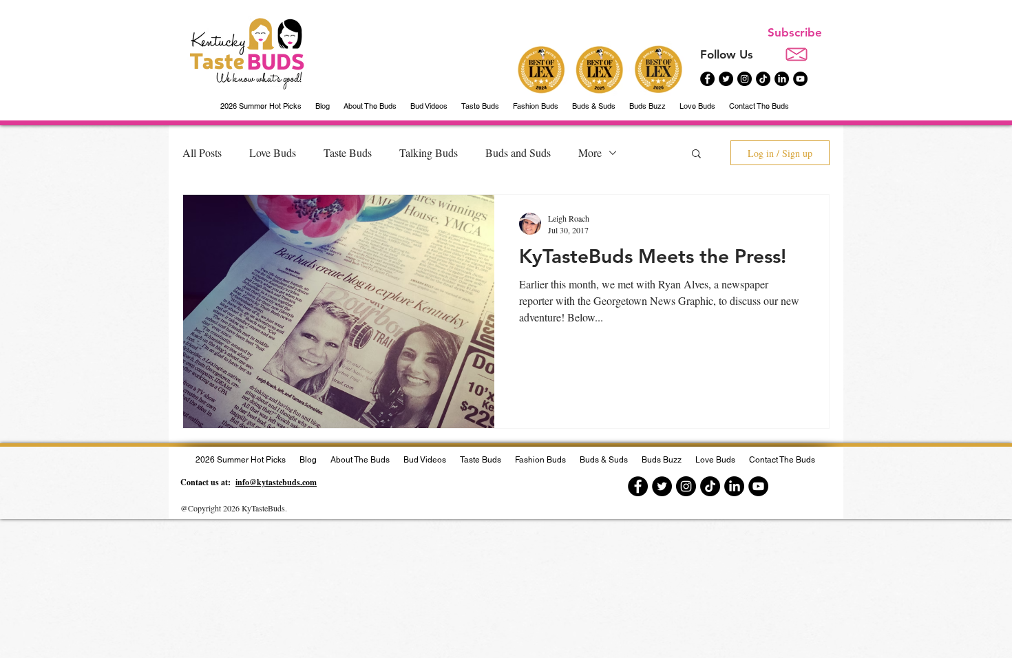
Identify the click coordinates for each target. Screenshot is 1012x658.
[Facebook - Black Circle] (707, 79)
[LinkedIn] (781, 79)
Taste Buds (348, 152)
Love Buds (272, 152)
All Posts (202, 152)
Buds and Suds (518, 152)
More (590, 152)
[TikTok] (763, 79)
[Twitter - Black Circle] (726, 79)
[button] (696, 154)
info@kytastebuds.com (276, 482)
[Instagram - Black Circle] (744, 79)
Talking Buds (428, 152)
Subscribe (795, 32)
